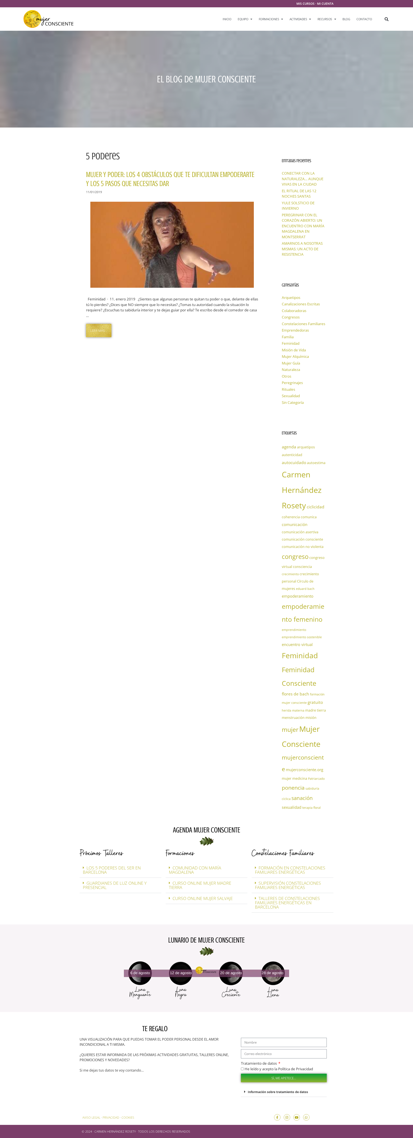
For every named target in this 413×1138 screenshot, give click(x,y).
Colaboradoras (294, 310)
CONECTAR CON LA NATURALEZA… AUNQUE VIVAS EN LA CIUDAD (302, 179)
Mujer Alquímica (295, 356)
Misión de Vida (294, 350)
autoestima (316, 462)
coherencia (291, 517)
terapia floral (311, 808)
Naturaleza (291, 369)
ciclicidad (315, 507)
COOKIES (128, 1117)
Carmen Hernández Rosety (302, 490)
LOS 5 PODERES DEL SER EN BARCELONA (112, 870)
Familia (288, 336)
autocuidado (294, 462)
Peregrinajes (292, 382)
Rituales (288, 389)
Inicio (227, 19)
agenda (289, 447)
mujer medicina (294, 778)
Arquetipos (291, 297)
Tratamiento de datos (259, 1063)
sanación (302, 797)
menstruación (293, 717)
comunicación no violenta (303, 546)
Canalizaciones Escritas (301, 303)
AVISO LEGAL (91, 1117)
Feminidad (290, 343)
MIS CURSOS (305, 4)
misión (310, 717)
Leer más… (98, 330)
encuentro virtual (297, 644)
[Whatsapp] (306, 1117)
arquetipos (306, 447)
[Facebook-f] (277, 1117)
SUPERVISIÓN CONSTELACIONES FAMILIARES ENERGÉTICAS (288, 885)
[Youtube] (296, 1117)
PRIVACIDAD (111, 1117)
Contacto (364, 19)
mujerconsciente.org (304, 769)
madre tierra (315, 710)
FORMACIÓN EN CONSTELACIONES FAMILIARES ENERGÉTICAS (290, 870)
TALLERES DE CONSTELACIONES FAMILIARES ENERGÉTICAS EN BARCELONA (287, 902)
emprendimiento (294, 630)
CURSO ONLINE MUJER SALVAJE (203, 898)
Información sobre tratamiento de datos (278, 1092)
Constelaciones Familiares (303, 323)
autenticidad (292, 454)
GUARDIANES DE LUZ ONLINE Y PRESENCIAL (115, 885)
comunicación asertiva (300, 532)
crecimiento (290, 574)
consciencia (302, 566)
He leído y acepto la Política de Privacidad (279, 1068)
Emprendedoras (295, 330)
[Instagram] (287, 1117)
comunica (309, 517)
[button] (386, 19)
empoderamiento (297, 596)
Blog (346, 19)
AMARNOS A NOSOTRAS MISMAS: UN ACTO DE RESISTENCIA (302, 249)
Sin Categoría (293, 402)
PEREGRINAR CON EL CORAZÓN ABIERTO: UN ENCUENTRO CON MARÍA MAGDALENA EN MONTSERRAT (303, 225)
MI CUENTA (325, 4)
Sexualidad (291, 395)
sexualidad (291, 807)
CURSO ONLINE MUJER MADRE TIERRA (200, 885)
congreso (295, 556)
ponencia (293, 787)
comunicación (294, 524)
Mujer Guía (291, 363)
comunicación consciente (302, 539)
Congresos (291, 317)
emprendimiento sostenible (302, 637)
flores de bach (295, 694)
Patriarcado (316, 779)
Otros (286, 376)
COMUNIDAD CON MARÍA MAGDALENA (195, 870)
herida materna (293, 710)
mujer (290, 730)
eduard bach (305, 589)
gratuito (315, 702)
